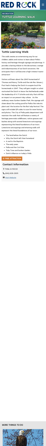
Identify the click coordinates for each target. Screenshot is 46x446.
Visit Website (10, 177)
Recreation (7, 13)
